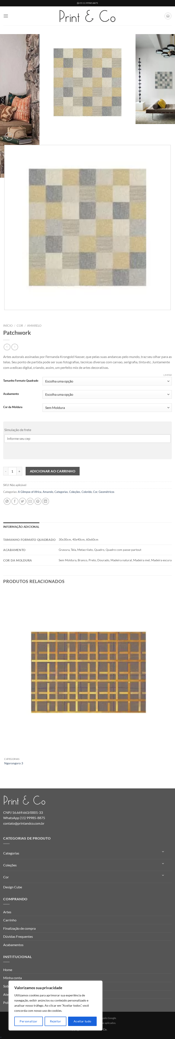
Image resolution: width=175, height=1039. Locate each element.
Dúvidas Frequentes (18, 936)
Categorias (61, 492)
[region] (55, 1005)
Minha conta (12, 978)
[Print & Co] (87, 16)
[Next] (19, 134)
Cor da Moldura (12, 407)
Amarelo (34, 325)
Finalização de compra (19, 928)
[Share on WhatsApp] (7, 501)
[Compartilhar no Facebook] (14, 501)
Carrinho (9, 920)
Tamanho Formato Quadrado (20, 380)
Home (7, 970)
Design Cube (12, 887)
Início (8, 325)
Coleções (74, 492)
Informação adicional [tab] (21, 526)
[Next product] (7, 347)
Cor (20, 325)
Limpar (167, 375)
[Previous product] (14, 347)
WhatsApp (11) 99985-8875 (24, 818)
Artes (7, 912)
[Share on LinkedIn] (45, 501)
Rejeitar (55, 1021)
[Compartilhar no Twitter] (22, 501)
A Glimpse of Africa (29, 492)
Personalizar (28, 1021)
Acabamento (11, 394)
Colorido (87, 492)
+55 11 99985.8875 (88, 3)
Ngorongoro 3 (13, 763)
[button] (5, 16)
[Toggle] (163, 851)
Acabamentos (13, 945)
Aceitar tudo (82, 1021)
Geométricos (106, 492)
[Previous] (5, 314)
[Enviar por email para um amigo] (30, 501)
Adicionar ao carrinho (53, 471)
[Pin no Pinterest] (37, 501)
